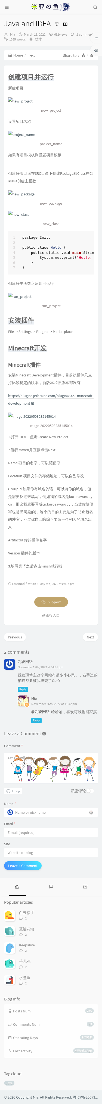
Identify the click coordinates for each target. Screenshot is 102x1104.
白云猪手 (26, 912)
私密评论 (78, 790)
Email (10, 823)
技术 (38, 39)
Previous (15, 637)
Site (7, 843)
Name (10, 803)
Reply (22, 689)
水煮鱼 (24, 977)
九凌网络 (25, 661)
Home (18, 55)
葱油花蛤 (26, 929)
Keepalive (27, 945)
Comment (13, 745)
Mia (12, 34)
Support (53, 602)
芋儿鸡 (24, 961)
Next (90, 637)
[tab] (17, 886)
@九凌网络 (40, 711)
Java (9, 1083)
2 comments (85, 34)
